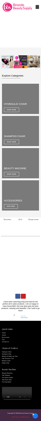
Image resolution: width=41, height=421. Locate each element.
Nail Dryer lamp (7, 380)
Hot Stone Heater (7, 377)
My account (5, 337)
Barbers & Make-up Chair (10, 356)
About (4, 335)
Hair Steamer (6, 375)
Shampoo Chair (6, 354)
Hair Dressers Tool (8, 358)
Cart (3, 339)
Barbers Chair (6, 361)
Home (4, 333)
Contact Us (5, 342)
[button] (3, 62)
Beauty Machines (7, 373)
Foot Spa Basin (6, 382)
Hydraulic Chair (6, 352)
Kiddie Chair (5, 363)
